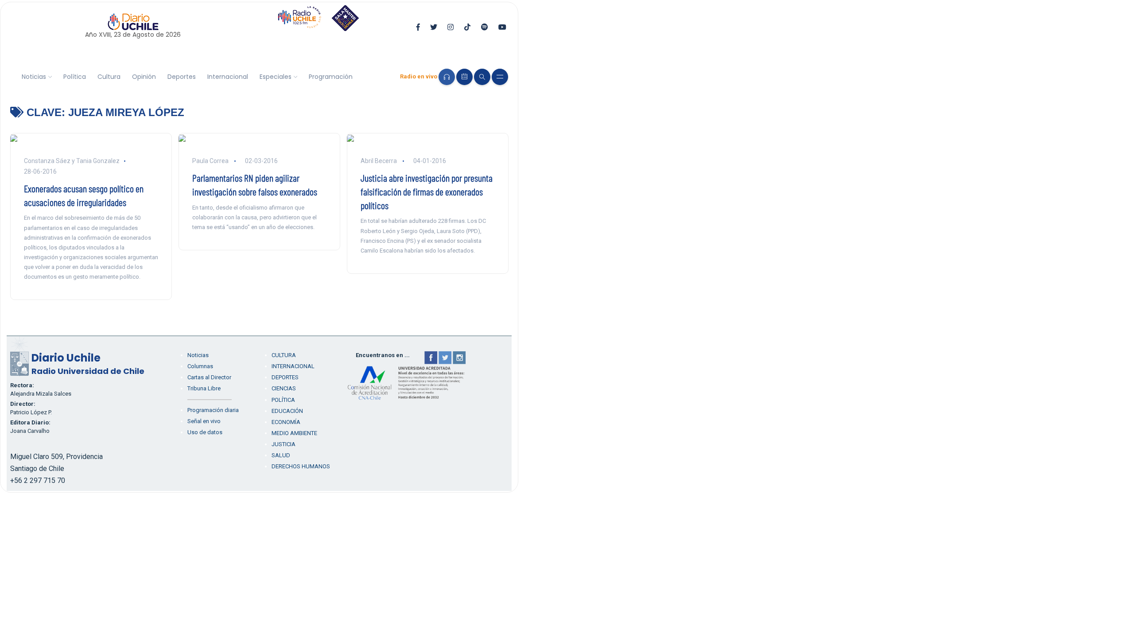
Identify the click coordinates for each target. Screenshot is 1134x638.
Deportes (181, 76)
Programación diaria (213, 410)
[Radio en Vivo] (447, 77)
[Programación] (464, 77)
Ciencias (284, 388)
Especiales (275, 76)
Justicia (283, 444)
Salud (281, 455)
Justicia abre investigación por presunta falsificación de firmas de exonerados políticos (427, 191)
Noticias (34, 76)
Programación (331, 76)
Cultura (108, 76)
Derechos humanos (301, 466)
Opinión (144, 76)
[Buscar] (482, 77)
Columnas (200, 366)
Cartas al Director (209, 377)
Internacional (227, 76)
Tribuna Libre (204, 388)
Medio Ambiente (294, 433)
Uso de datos (204, 432)
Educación (287, 411)
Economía (286, 422)
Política (74, 76)
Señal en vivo (204, 421)
